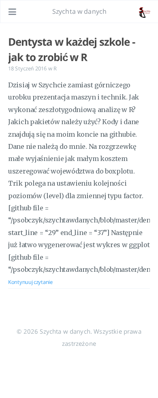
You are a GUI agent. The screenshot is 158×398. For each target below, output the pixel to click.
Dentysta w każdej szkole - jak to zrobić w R (71, 49)
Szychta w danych (79, 11)
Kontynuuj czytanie (30, 282)
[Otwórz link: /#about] (144, 12)
